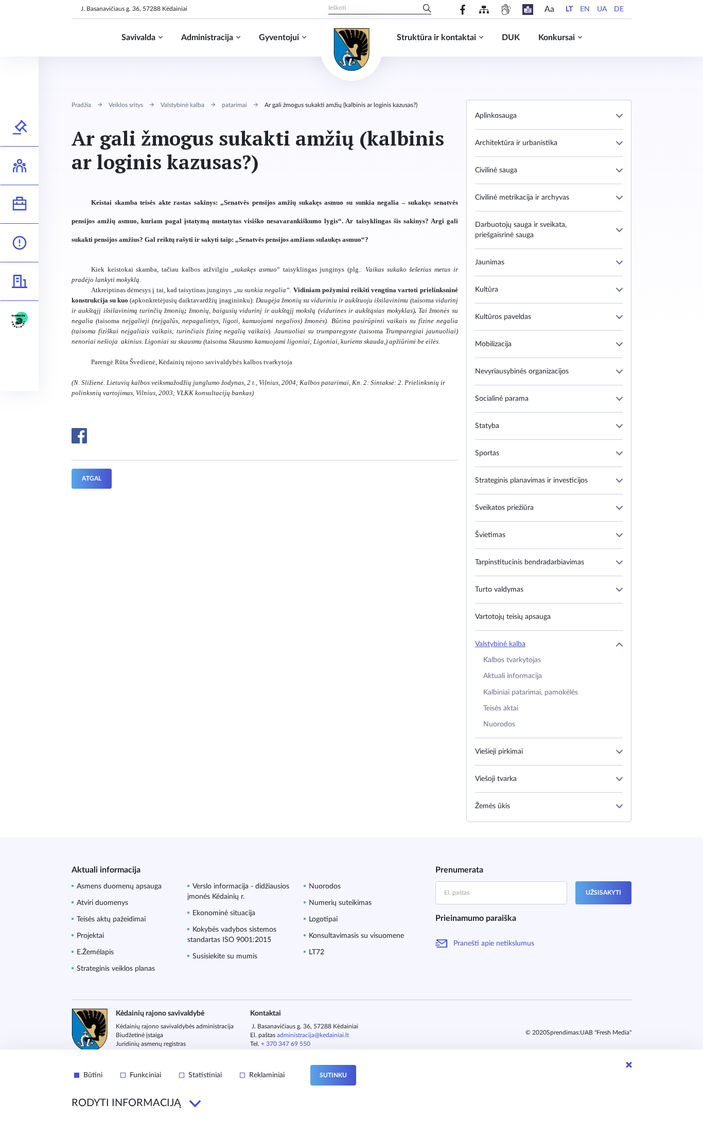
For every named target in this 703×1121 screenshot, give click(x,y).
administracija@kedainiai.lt (313, 1035)
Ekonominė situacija (223, 913)
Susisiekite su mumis (224, 956)
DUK (511, 37)
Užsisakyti (603, 892)
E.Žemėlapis (95, 952)
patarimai (234, 105)
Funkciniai (145, 1075)
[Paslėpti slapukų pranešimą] (629, 1065)
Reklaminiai (267, 1075)
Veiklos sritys (126, 105)
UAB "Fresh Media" (605, 1032)
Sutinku (333, 1075)
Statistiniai (205, 1075)
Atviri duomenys (102, 902)
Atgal (91, 478)
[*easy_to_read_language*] (527, 9)
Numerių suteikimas (340, 902)
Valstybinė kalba (182, 105)
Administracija (207, 37)
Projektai (90, 935)
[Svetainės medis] (484, 9)
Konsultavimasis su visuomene (356, 935)
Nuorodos (325, 886)
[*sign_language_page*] (505, 9)
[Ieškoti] (427, 9)
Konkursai (556, 37)
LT (569, 9)
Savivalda (138, 37)
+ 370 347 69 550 (285, 1044)
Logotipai (323, 919)
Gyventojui (279, 37)
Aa (549, 9)
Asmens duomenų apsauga (119, 886)
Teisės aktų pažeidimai (111, 919)
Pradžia (81, 105)
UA (602, 9)
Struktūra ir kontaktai (436, 37)
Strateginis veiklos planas (116, 968)
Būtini (92, 1075)
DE (619, 9)
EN (585, 9)
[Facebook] (463, 9)
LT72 (316, 952)
